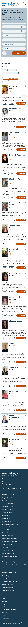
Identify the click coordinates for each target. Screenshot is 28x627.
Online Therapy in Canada (9, 556)
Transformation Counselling (10, 541)
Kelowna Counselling (8, 584)
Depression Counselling (8, 506)
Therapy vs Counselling (8, 562)
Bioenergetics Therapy (8, 553)
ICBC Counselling (7, 568)
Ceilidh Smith (14, 297)
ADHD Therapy (6, 515)
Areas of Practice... (13, 31)
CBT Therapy (5, 547)
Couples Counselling (8, 498)
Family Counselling (7, 503)
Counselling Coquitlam (8, 590)
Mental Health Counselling (9, 538)
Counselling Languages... (10, 39)
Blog (3, 604)
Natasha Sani (14, 439)
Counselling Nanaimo (8, 579)
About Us (4, 612)
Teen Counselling (7, 527)
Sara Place (13, 367)
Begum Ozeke (15, 273)
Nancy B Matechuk (17, 155)
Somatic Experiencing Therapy (10, 524)
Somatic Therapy (7, 521)
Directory (5, 601)
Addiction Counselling (8, 509)
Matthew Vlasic (15, 179)
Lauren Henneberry (14, 416)
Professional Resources (9, 609)
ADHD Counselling (7, 512)
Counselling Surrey (7, 587)
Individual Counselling (8, 530)
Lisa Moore (13, 391)
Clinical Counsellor (7, 559)
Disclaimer (5, 615)
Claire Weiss (14, 249)
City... (13, 26)
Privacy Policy (6, 618)
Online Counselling (7, 501)
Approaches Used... (9, 35)
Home (4, 598)
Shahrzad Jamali (16, 109)
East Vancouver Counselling (10, 581)
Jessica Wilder (15, 225)
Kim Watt (13, 86)
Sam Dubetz (14, 343)
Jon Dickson (14, 133)
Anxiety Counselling (7, 518)
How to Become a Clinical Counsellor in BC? (14, 565)
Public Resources (7, 607)
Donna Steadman (16, 203)
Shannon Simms (15, 321)
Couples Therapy (7, 533)
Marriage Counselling (8, 536)
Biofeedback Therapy (8, 550)
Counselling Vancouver (8, 576)
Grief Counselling (7, 544)
